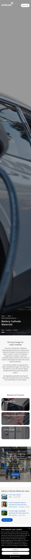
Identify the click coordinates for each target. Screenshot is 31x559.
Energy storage (9, 430)
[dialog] (15, 543)
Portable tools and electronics (15, 415)
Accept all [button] (15, 549)
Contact (15, 330)
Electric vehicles (9, 401)
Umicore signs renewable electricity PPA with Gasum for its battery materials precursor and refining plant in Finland (19, 512)
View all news (7, 520)
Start (2, 330)
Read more (15, 474)
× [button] (29, 528)
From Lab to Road (14, 495)
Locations (9, 330)
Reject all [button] (15, 553)
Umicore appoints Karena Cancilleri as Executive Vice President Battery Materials (18, 504)
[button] (15, 556)
